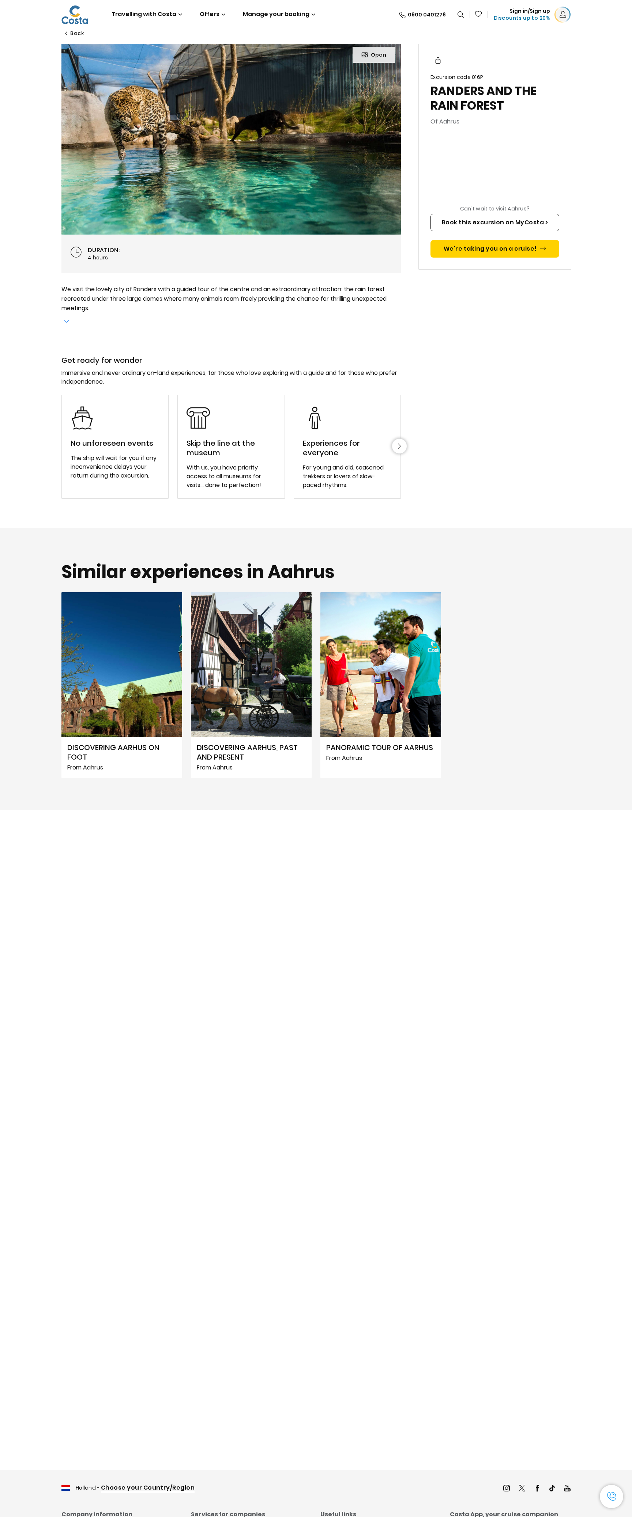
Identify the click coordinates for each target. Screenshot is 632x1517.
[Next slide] (399, 446)
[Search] (461, 15)
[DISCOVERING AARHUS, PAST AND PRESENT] (251, 685)
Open (378, 54)
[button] (479, 15)
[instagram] (506, 1489)
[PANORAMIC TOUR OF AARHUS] (380, 685)
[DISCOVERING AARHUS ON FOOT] (121, 685)
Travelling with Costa (144, 14)
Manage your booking (276, 14)
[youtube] (567, 1489)
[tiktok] (552, 1489)
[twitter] (522, 1489)
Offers (209, 14)
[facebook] (537, 1489)
